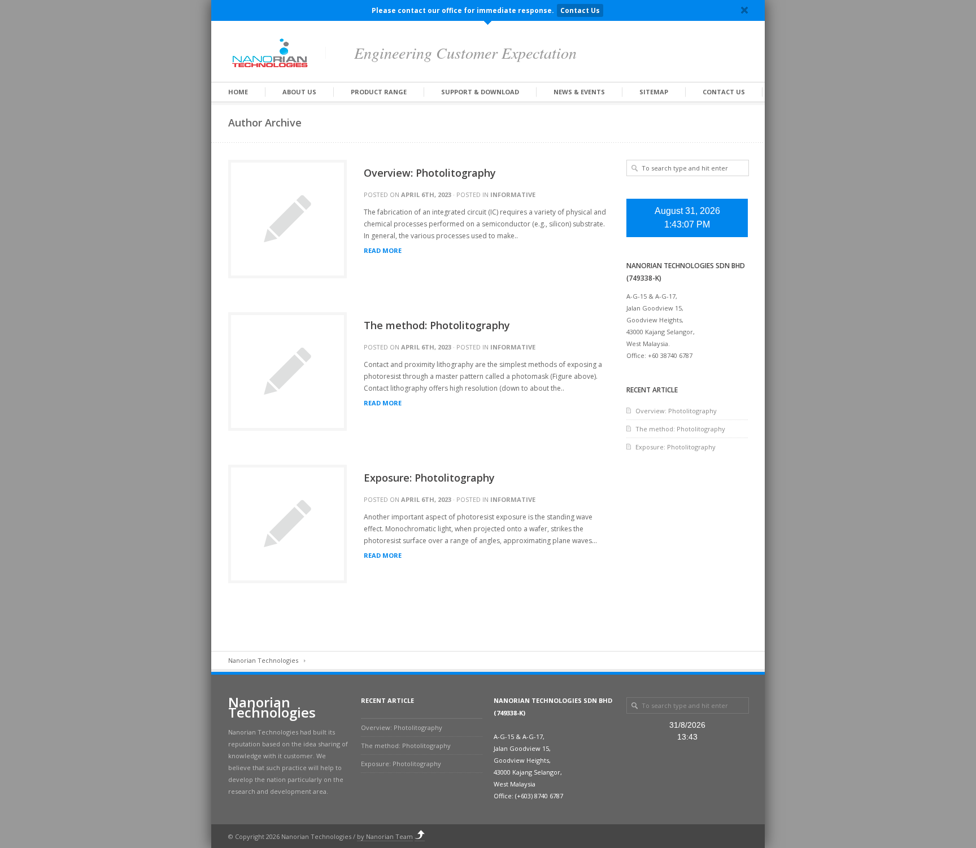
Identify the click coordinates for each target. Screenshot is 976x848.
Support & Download (480, 92)
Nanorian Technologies (263, 660)
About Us (299, 92)
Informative (512, 194)
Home (238, 92)
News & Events (579, 92)
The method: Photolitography (437, 325)
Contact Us (580, 10)
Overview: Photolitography (430, 173)
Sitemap (653, 92)
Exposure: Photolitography (429, 477)
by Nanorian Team (385, 836)
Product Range (379, 92)
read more (383, 250)
